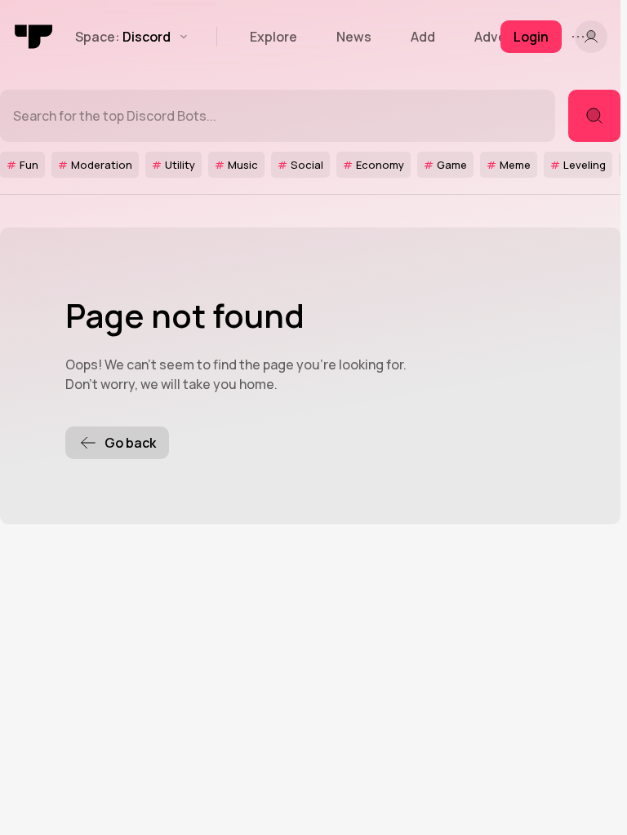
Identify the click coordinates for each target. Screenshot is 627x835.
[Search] (594, 116)
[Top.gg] (34, 36)
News (353, 37)
